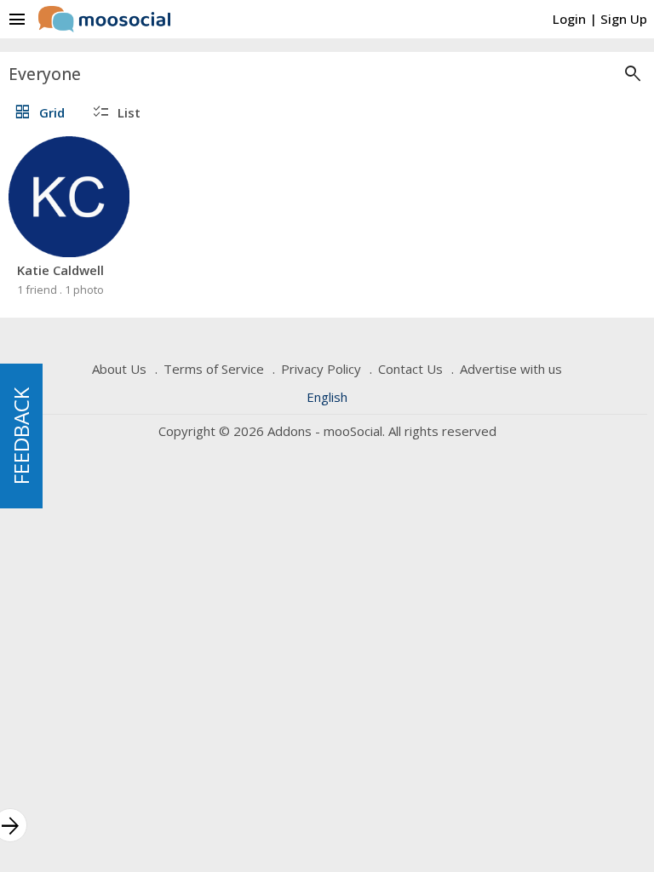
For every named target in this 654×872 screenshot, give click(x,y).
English (327, 396)
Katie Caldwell (60, 269)
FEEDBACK (21, 436)
